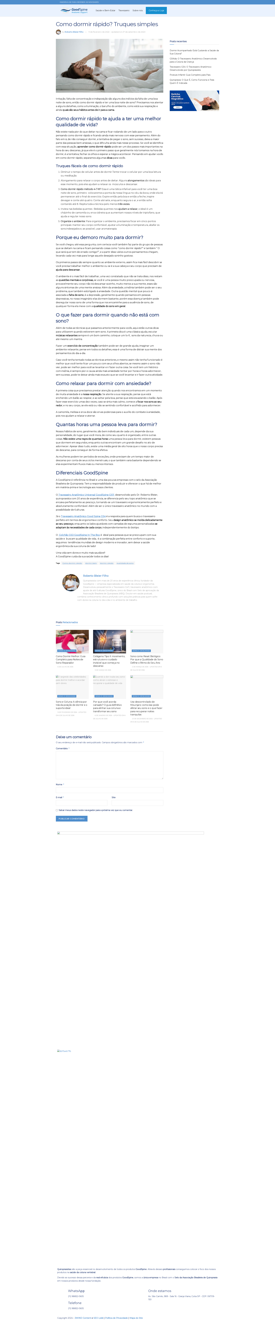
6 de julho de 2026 (65, 667)
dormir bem (91, 563)
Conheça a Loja (156, 10)
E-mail (60, 797)
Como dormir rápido (72, 563)
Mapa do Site (136, 1318)
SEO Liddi (98, 1318)
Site (114, 797)
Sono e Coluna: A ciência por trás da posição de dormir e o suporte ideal (71, 705)
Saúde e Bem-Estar (105, 10)
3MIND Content (83, 1318)
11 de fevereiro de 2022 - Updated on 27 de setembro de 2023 (117, 32)
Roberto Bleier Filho (74, 32)
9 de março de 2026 (102, 670)
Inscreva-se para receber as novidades (79, 2)
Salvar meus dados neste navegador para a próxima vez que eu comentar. (96, 810)
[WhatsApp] (62, 1292)
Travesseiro (123, 10)
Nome (60, 784)
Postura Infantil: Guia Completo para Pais (190, 75)
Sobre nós (138, 10)
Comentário (63, 748)
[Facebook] (142, 1307)
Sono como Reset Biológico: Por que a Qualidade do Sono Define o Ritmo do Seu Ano (146, 659)
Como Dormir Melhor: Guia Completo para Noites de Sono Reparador (70, 659)
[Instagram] (150, 1307)
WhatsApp (76, 1291)
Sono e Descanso (66, 651)
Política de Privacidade (116, 1318)
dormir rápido (106, 563)
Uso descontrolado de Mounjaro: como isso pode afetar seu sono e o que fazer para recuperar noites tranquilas (146, 708)
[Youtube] (158, 1307)
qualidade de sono (125, 563)
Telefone (74, 1303)
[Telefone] (62, 1304)
